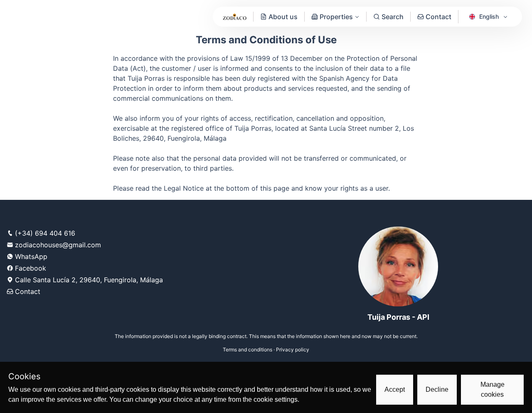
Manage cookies (492, 389)
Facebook (30, 268)
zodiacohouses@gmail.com (58, 245)
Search (393, 16)
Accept (394, 389)
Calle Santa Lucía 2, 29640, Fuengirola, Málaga (89, 280)
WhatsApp (31, 256)
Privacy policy (292, 349)
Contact (438, 16)
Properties (336, 16)
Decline (437, 389)
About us (283, 16)
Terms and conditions (247, 349)
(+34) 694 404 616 (45, 233)
